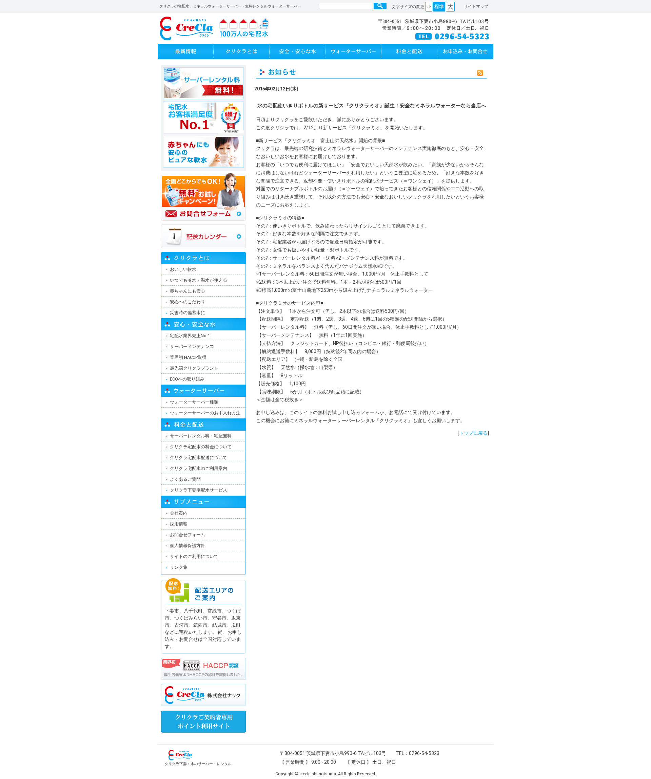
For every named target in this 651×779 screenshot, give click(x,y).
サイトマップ (476, 6)
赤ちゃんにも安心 (187, 291)
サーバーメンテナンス (192, 346)
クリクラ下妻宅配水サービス (198, 490)
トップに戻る (473, 433)
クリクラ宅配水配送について (198, 457)
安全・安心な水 (298, 51)
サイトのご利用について (194, 556)
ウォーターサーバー (353, 51)
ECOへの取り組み (187, 379)
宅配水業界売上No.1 (190, 335)
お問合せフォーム (187, 534)
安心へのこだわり (187, 301)
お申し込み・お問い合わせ (465, 51)
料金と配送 (409, 51)
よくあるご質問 (185, 479)
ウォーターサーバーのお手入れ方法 (205, 412)
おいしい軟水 (183, 269)
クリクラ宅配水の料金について (201, 446)
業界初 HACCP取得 (188, 357)
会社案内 (179, 513)
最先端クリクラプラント (194, 368)
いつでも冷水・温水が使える (198, 280)
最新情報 (186, 51)
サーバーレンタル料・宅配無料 (201, 435)
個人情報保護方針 (187, 545)
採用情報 (179, 523)
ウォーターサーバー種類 (194, 402)
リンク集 (179, 567)
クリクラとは (242, 51)
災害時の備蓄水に (187, 312)
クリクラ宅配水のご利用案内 (198, 468)
